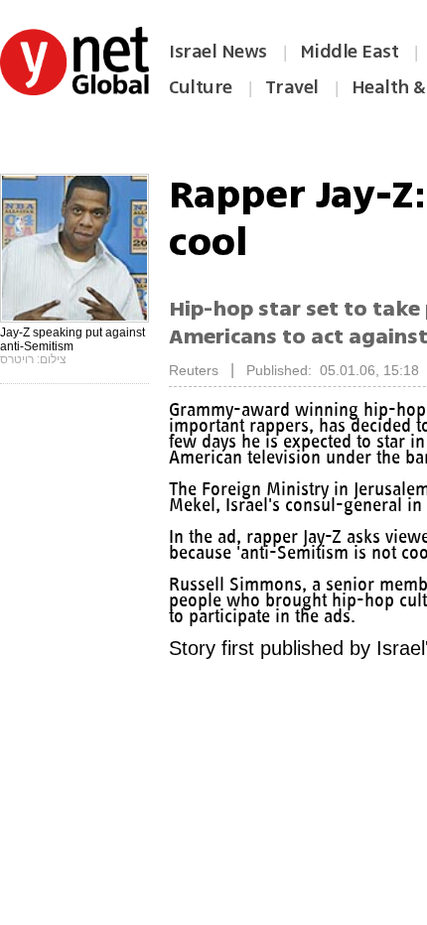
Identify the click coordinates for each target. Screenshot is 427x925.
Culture (200, 87)
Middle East (349, 52)
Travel (292, 87)
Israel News (218, 52)
